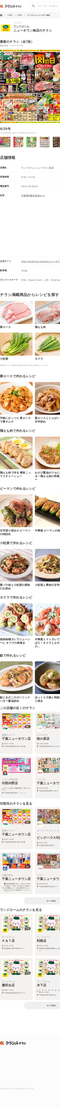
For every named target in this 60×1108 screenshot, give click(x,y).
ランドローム (21, 26)
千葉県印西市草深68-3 (33, 195)
